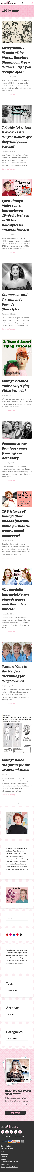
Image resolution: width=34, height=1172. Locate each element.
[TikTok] (21, 934)
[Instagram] (10, 934)
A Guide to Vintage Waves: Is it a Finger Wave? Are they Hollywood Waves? (17, 136)
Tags (9, 983)
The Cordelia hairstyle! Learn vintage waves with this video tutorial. (15, 599)
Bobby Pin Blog (6, 1146)
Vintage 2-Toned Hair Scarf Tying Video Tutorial (16, 385)
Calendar (4, 1156)
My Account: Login (7, 1148)
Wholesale (4, 1154)
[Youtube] (2, 1132)
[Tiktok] (15, 1132)
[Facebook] (14, 934)
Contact (3, 1159)
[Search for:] (17, 918)
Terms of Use (5, 1164)
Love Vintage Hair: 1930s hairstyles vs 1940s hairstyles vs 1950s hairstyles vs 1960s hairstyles (15, 215)
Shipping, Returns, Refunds (9, 1161)
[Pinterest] (17, 934)
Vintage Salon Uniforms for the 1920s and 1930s (16, 764)
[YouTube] (7, 934)
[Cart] (29, 2)
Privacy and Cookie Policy (9, 1167)
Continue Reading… (9, 94)
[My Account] (32, 2)
